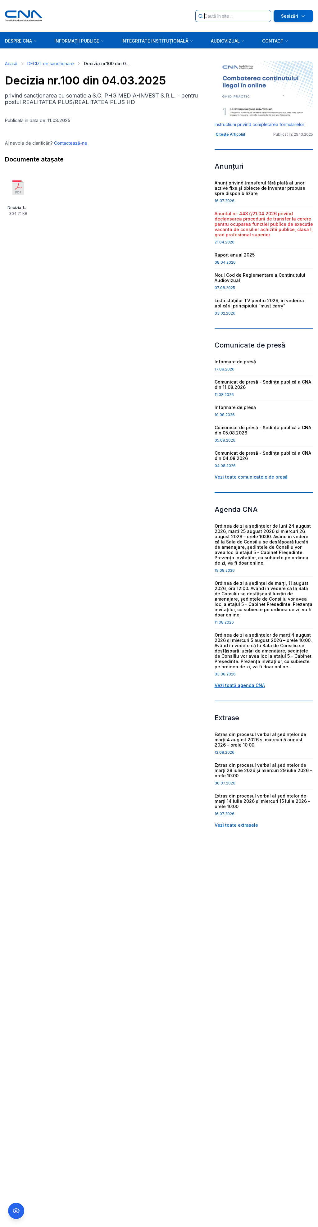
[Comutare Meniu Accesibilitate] (16, 1211)
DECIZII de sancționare (50, 63)
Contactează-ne (70, 143)
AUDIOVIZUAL (225, 40)
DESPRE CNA (18, 40)
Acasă (11, 63)
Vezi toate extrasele (236, 825)
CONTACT (273, 40)
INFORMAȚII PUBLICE (76, 40)
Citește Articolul (230, 134)
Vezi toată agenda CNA (240, 685)
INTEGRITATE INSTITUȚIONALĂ (155, 40)
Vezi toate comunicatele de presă (251, 476)
